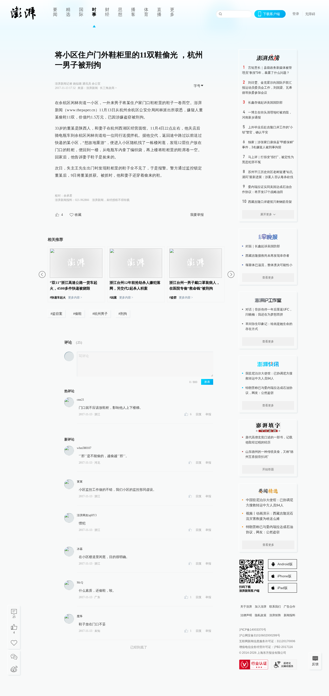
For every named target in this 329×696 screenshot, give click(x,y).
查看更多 (268, 277)
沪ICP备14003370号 (252, 629)
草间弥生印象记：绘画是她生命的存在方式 (268, 326)
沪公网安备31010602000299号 (259, 635)
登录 (295, 14)
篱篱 (80, 481)
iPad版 (282, 588)
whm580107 (84, 448)
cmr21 (80, 399)
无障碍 (310, 14)
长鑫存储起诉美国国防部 (265, 102)
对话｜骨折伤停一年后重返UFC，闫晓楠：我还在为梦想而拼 (268, 312)
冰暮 (80, 549)
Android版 (285, 564)
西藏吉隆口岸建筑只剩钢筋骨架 (270, 202)
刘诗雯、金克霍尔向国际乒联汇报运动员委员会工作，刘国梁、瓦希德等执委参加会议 (267, 87)
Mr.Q (80, 582)
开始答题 (268, 469)
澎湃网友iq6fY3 (87, 515)
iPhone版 (284, 576)
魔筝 (80, 616)
